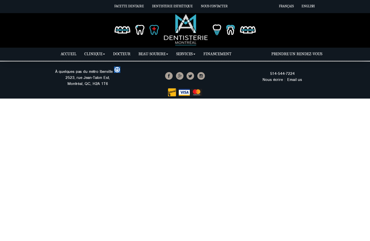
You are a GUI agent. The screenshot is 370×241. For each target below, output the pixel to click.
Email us (294, 79)
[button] (94, 54)
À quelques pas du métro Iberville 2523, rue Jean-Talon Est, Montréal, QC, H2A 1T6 (84, 77)
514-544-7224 (282, 73)
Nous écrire (273, 79)
